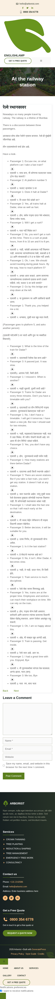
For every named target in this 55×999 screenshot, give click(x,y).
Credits (41, 954)
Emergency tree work (19, 858)
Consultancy (14, 862)
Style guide (31, 954)
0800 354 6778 (30, 12)
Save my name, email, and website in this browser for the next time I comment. (28, 765)
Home (5, 968)
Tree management (17, 853)
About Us (18, 968)
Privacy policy (17, 954)
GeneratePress (39, 949)
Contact (21, 976)
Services (33, 968)
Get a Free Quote (18, 61)
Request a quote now (19, 933)
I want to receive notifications (18, 991)
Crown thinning (15, 839)
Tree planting (14, 844)
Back (5, 690)
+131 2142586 (16, 882)
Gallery (7, 976)
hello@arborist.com (29, 4)
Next (16, 690)
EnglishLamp (14, 55)
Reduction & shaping (18, 848)
